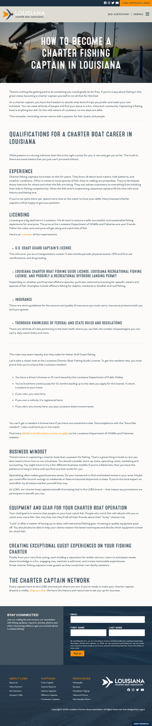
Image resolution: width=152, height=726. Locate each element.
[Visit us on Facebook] (129, 690)
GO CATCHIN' (119, 14)
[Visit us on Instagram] (134, 690)
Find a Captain (47, 682)
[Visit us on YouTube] (143, 690)
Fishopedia (77, 682)
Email (74, 614)
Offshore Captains (49, 695)
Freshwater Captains (50, 699)
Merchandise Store (81, 699)
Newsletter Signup (81, 691)
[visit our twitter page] (112, 3)
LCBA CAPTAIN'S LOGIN (136, 3)
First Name (78, 627)
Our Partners (15, 691)
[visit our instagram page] (109, 3)
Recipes (76, 687)
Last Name (115, 627)
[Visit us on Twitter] (138, 690)
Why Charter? (15, 687)
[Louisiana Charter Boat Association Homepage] (123, 682)
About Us (13, 682)
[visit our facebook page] (105, 3)
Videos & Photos (80, 695)
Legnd (142, 709)
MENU (139, 14)
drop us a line (37, 590)
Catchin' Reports (48, 687)
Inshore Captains (48, 691)
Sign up (77, 653)
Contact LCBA (16, 695)
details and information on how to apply (44, 433)
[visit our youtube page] (117, 3)
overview (26, 234)
